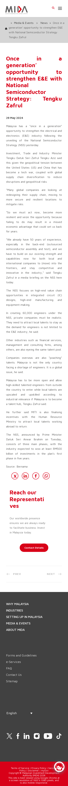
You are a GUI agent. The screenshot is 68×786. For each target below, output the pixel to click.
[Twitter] (14, 475)
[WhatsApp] (46, 475)
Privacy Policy (38, 768)
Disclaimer (33, 770)
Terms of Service (20, 768)
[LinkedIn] (25, 475)
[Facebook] (35, 475)
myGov (44, 770)
